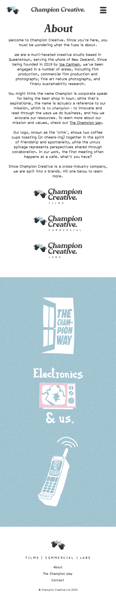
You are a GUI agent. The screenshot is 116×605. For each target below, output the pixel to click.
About (58, 567)
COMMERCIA (59, 558)
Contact (58, 580)
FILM (32, 558)
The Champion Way (86, 122)
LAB (85, 558)
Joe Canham (69, 64)
